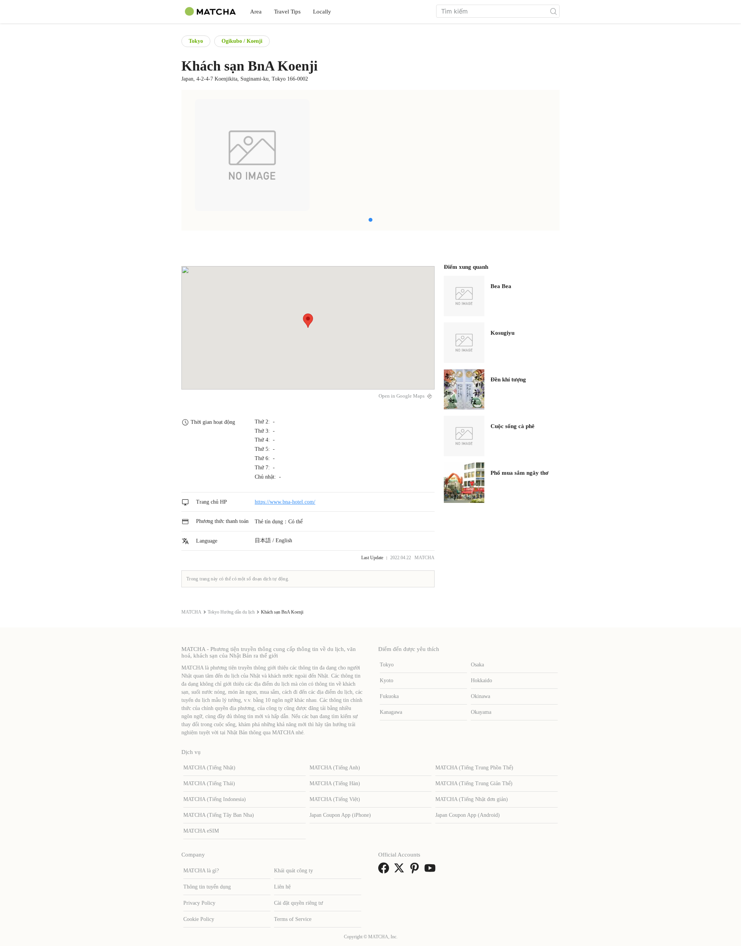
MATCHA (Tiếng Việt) (335, 799)
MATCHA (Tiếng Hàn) (335, 783)
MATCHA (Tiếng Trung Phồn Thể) (474, 768)
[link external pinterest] (416, 870)
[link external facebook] (385, 870)
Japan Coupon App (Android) (467, 815)
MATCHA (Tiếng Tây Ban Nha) (218, 815)
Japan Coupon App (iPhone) (340, 815)
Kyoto (386, 680)
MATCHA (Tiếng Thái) (209, 783)
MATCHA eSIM (201, 831)
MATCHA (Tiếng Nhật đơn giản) (471, 799)
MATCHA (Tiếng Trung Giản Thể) (474, 783)
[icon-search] (553, 11)
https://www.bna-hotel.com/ (285, 502)
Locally (322, 11)
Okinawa (480, 696)
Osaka (477, 665)
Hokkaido (481, 680)
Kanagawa (391, 712)
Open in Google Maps (402, 396)
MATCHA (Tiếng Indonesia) (214, 799)
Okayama (481, 712)
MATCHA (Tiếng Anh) (335, 768)
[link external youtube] (431, 870)
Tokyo (196, 41)
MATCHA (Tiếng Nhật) (209, 768)
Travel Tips (287, 11)
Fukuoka (389, 696)
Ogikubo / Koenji (242, 41)
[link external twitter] (401, 870)
